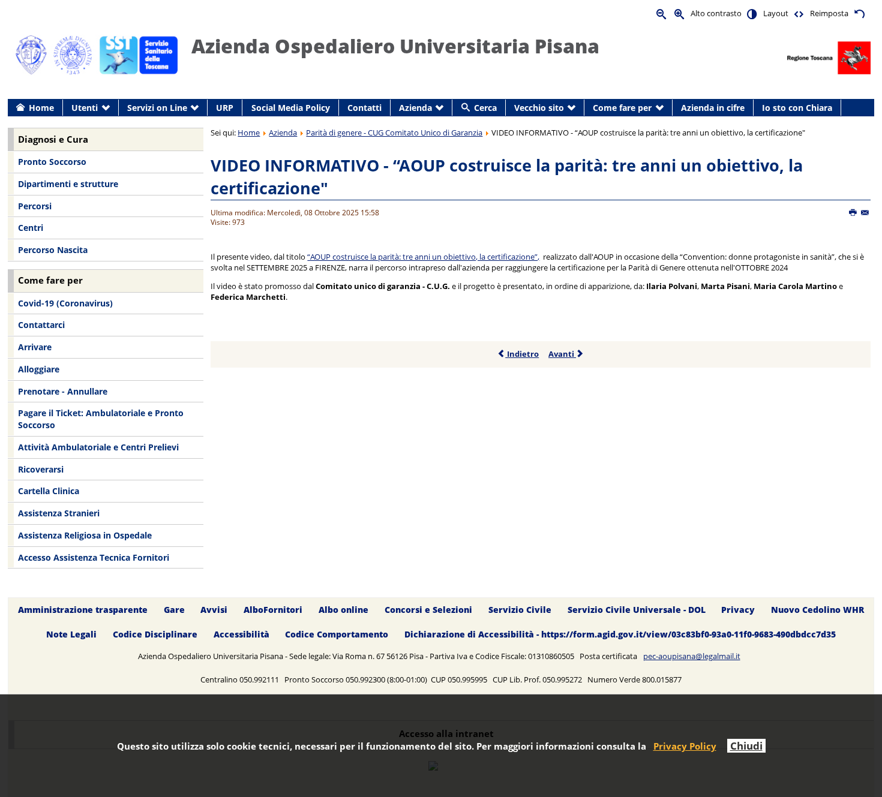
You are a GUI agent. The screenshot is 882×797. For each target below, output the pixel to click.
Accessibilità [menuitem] (241, 634)
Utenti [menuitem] (84, 107)
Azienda (283, 132)
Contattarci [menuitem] (41, 324)
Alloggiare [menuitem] (38, 369)
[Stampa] (853, 212)
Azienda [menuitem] (415, 107)
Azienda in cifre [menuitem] (713, 107)
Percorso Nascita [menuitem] (53, 249)
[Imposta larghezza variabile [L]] (799, 13)
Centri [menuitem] (30, 227)
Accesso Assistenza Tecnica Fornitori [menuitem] (93, 557)
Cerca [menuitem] (485, 107)
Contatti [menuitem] (364, 107)
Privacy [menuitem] (738, 610)
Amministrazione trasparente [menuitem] (83, 610)
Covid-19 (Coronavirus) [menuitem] (65, 303)
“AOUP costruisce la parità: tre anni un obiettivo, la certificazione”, (423, 256)
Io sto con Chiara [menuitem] (797, 107)
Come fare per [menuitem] (622, 107)
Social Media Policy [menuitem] (290, 107)
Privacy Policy (684, 746)
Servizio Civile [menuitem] (519, 610)
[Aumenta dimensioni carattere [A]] (680, 13)
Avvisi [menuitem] (213, 610)
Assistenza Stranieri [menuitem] (59, 513)
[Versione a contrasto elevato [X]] (752, 13)
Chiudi (746, 746)
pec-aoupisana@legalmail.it (691, 656)
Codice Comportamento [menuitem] (336, 634)
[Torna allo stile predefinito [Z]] (859, 13)
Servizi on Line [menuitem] (157, 107)
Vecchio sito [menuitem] (539, 107)
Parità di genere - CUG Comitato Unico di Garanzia (394, 132)
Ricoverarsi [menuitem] (41, 469)
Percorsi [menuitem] (35, 206)
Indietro (522, 353)
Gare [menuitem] (174, 610)
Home (249, 132)
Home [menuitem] (41, 107)
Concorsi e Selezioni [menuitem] (428, 610)
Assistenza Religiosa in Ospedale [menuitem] (85, 535)
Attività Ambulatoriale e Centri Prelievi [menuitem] (98, 447)
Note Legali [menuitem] (71, 634)
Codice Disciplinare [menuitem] (155, 634)
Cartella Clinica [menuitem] (48, 491)
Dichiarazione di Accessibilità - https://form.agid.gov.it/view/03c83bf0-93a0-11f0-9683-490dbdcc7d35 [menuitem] (620, 634)
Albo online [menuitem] (343, 610)
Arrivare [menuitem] (35, 347)
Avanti (562, 353)
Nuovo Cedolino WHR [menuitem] (817, 610)
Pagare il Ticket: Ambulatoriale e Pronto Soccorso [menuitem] (101, 419)
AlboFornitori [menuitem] (273, 610)
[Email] (865, 212)
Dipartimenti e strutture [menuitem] (68, 184)
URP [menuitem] (224, 107)
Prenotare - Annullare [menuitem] (62, 391)
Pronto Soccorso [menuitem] (52, 161)
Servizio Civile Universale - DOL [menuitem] (637, 610)
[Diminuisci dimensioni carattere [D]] (662, 13)
